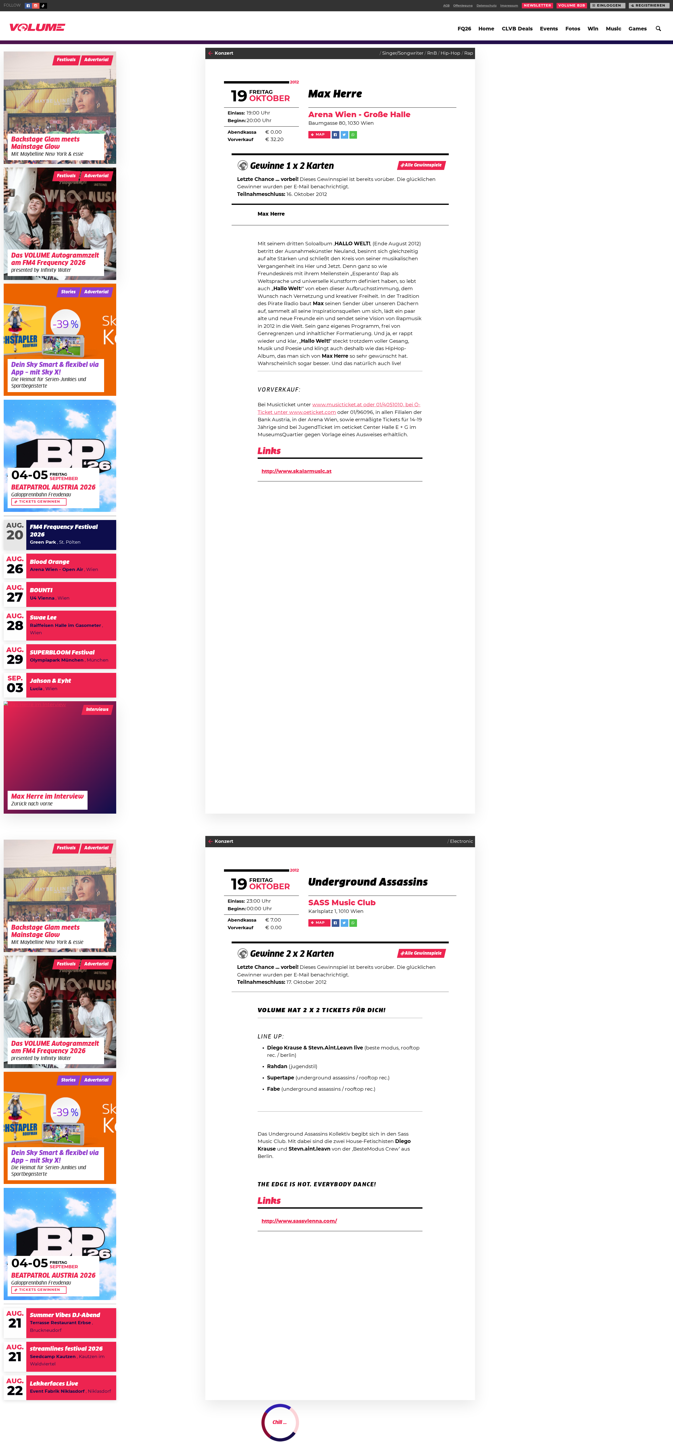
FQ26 (464, 29)
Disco (467, 1428)
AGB (446, 5)
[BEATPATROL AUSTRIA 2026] (60, 456)
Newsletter (537, 5)
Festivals (66, 60)
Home (486, 29)
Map (320, 134)
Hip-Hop (450, 53)
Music (613, 29)
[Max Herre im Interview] (60, 757)
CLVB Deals (517, 29)
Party (221, 1428)
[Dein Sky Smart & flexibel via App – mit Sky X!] (60, 340)
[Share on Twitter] (344, 135)
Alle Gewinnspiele (423, 165)
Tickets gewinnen (39, 501)
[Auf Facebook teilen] (335, 135)
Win (593, 29)
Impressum (509, 5)
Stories (68, 292)
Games (638, 29)
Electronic (461, 841)
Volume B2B (571, 5)
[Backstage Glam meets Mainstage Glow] (60, 107)
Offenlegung (463, 5)
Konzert (224, 53)
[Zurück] (210, 53)
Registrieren (650, 5)
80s (441, 1428)
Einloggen (609, 5)
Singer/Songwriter (403, 53)
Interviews (97, 710)
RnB (432, 53)
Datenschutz (487, 5)
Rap (468, 53)
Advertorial (96, 60)
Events (549, 29)
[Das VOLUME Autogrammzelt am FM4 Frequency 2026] (60, 224)
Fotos (572, 29)
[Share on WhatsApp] (353, 135)
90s (453, 1428)
